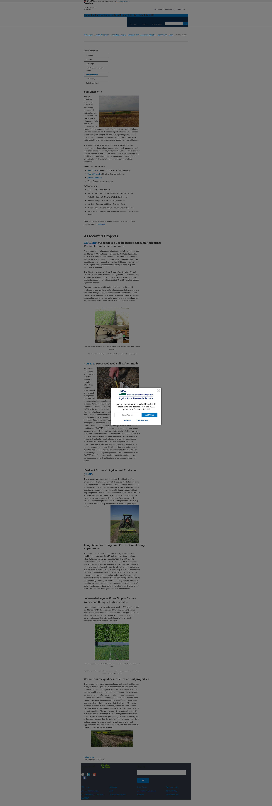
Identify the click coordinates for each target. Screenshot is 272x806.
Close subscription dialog (158, 390)
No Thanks (127, 420)
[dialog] (136, 406)
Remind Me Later (142, 420)
